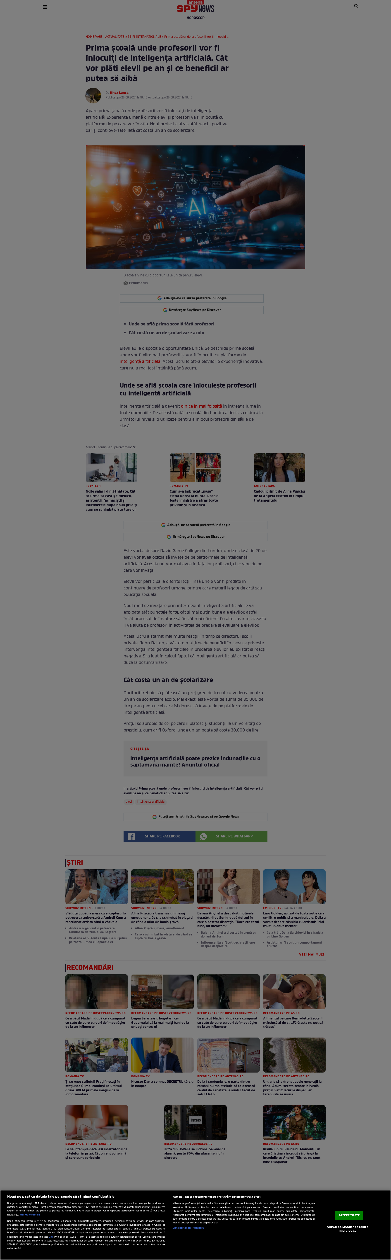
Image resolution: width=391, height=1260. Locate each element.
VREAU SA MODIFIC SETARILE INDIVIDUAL (347, 1229)
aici (51, 1237)
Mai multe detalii (30, 1215)
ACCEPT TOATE (349, 1215)
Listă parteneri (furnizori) (188, 1228)
